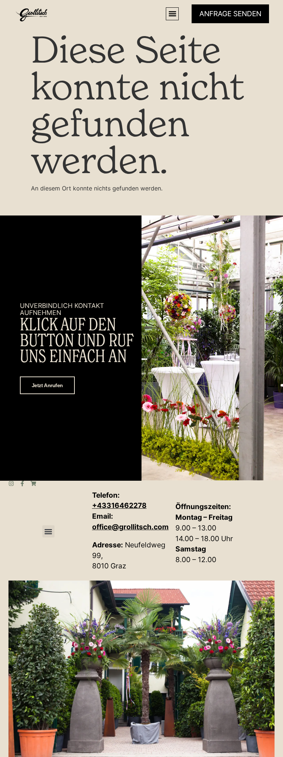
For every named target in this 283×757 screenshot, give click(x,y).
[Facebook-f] (22, 483)
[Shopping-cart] (33, 483)
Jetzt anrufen (47, 385)
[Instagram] (11, 483)
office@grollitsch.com (130, 526)
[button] (172, 13)
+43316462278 (119, 505)
